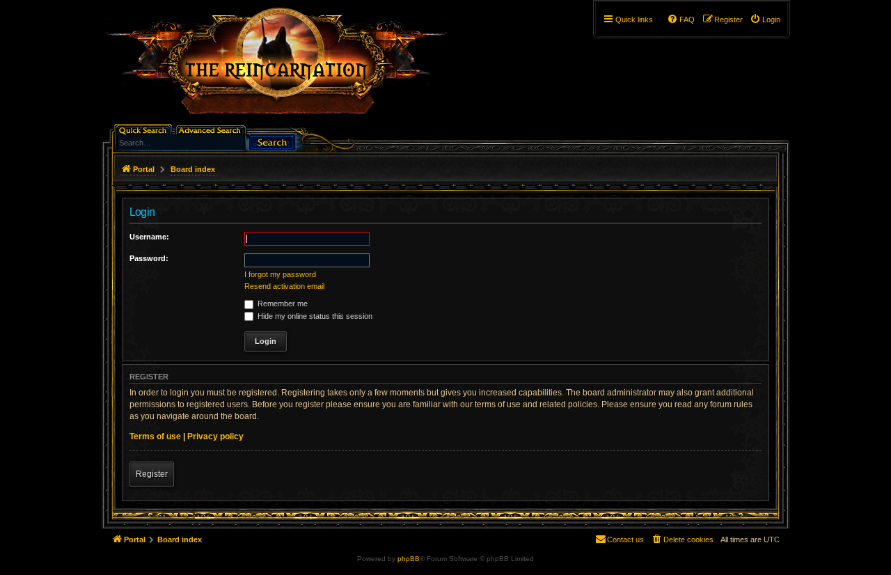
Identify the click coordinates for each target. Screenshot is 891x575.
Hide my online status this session (313, 316)
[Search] (272, 141)
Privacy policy (215, 436)
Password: (148, 258)
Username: (149, 237)
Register (152, 474)
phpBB (408, 558)
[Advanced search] (212, 129)
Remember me (281, 303)
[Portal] (283, 67)
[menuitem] (765, 19)
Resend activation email (284, 286)
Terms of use (155, 436)
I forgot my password (280, 274)
